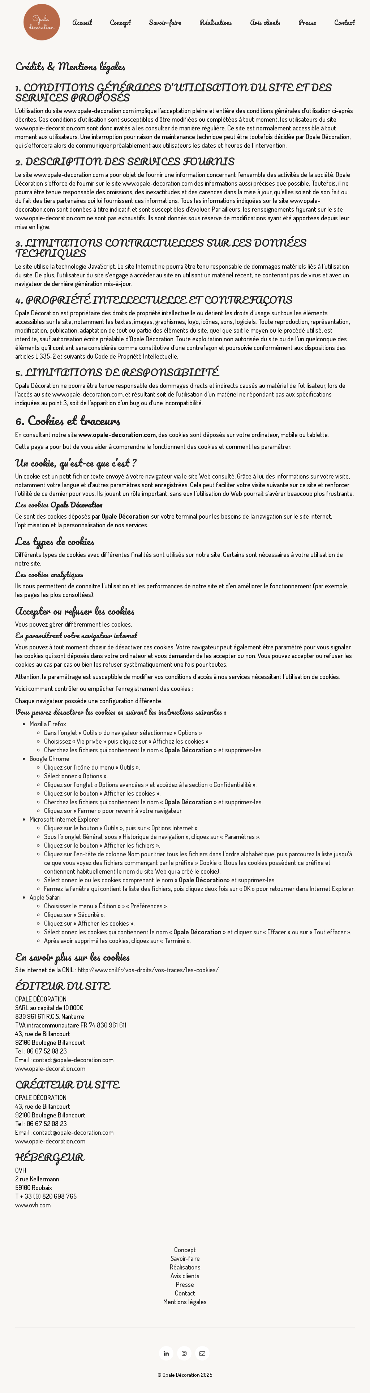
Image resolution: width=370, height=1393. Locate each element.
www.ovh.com (33, 1205)
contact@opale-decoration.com (73, 1060)
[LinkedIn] (166, 1353)
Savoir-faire (165, 22)
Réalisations (215, 22)
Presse (307, 22)
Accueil (82, 22)
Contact (344, 22)
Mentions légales (185, 1302)
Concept (120, 22)
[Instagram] (184, 1353)
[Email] (202, 1353)
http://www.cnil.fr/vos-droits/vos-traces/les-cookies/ (148, 970)
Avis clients (265, 22)
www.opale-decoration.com (50, 1068)
